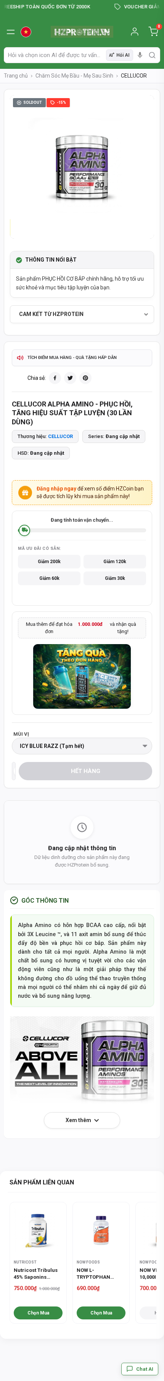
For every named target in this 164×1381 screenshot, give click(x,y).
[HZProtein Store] (82, 32)
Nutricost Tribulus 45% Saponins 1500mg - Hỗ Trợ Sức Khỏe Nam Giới (36, 1274)
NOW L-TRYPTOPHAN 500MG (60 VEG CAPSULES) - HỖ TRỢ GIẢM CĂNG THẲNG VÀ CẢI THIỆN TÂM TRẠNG (99, 1274)
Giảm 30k (115, 578)
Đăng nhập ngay (56, 489)
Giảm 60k (49, 578)
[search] (152, 55)
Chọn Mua (38, 1313)
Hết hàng (85, 771)
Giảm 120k (114, 561)
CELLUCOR (60, 436)
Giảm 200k (49, 561)
